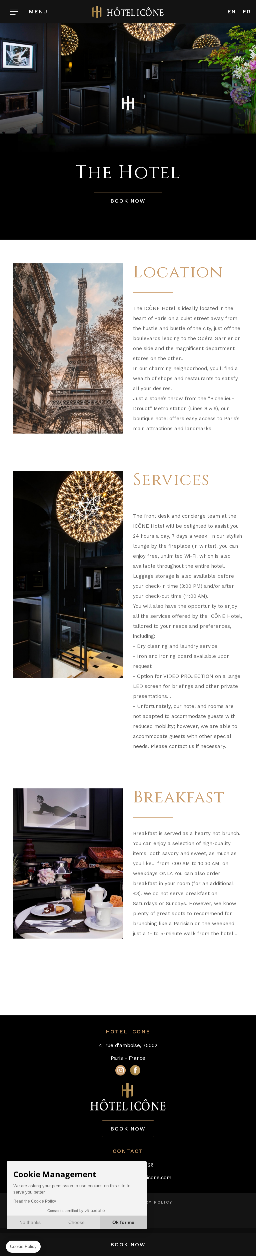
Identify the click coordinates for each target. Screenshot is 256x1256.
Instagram (120, 1070)
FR (247, 11)
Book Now (128, 201)
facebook (135, 1070)
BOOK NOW (128, 1128)
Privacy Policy (151, 1202)
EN (231, 11)
